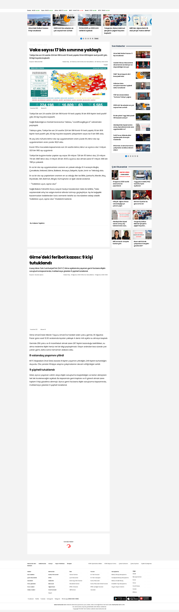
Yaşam (46, 252)
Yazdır (106, 65)
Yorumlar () (34, 108)
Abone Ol (43, 108)
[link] (132, 54)
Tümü (96, 38)
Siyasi (45, 45)
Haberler (39, 45)
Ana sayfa (32, 45)
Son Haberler (118, 46)
